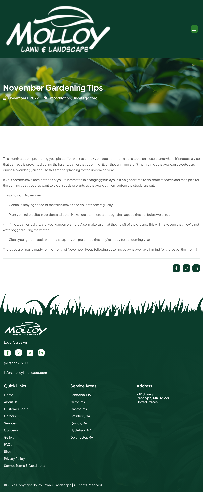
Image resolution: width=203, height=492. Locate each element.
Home (8, 395)
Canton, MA (78, 409)
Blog (7, 451)
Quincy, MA (78, 423)
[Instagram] (18, 352)
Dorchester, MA (81, 437)
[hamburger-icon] (194, 29)
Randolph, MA (80, 395)
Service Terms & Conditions (24, 465)
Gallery (9, 437)
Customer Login (16, 409)
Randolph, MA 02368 (153, 398)
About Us (10, 402)
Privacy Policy (14, 458)
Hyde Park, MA (81, 430)
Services (10, 423)
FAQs (8, 444)
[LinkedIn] (41, 352)
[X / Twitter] (30, 353)
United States (147, 402)
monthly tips (60, 98)
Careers (10, 416)
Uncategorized (85, 98)
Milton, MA (77, 402)
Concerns (11, 430)
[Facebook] (7, 353)
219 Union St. (146, 394)
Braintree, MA (80, 416)
